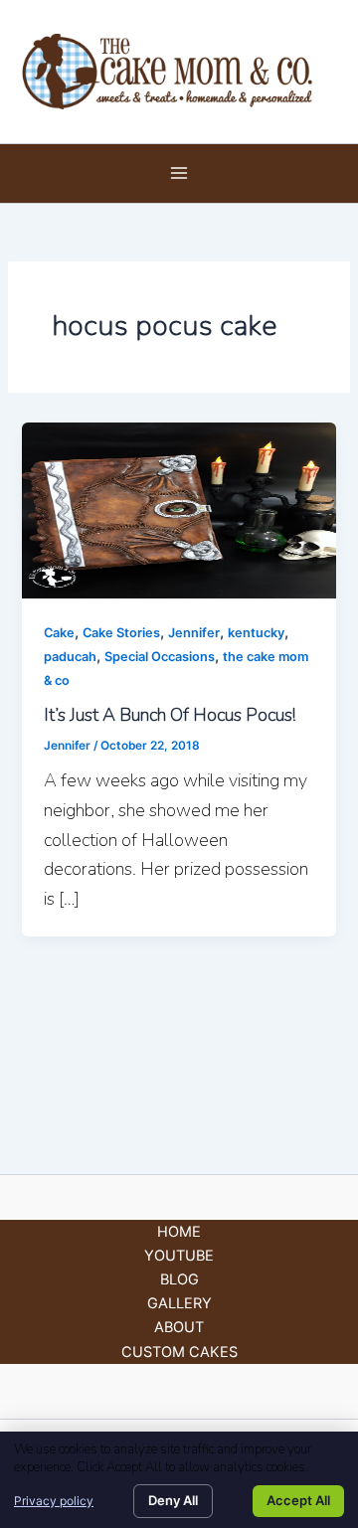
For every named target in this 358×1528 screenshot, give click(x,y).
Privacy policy (53, 1500)
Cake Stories (121, 632)
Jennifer (194, 632)
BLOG (179, 1279)
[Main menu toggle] (179, 173)
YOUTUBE (179, 1256)
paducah (70, 656)
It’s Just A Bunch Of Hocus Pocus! (169, 715)
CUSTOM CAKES (179, 1352)
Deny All (173, 1500)
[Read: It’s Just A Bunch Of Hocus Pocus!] (178, 509)
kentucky (256, 632)
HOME (179, 1232)
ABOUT (179, 1327)
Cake (59, 632)
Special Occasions (159, 656)
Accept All (298, 1500)
